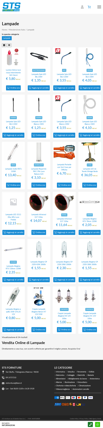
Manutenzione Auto (17, 30)
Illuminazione (70, 382)
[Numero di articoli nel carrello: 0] (89, 7)
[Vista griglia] (4, 45)
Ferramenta (81, 372)
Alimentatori (60, 379)
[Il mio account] (82, 7)
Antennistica (95, 379)
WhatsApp (97, 424)
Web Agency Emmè (95, 418)
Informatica (60, 372)
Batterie (91, 375)
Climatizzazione (85, 386)
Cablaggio (71, 375)
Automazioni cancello (81, 389)
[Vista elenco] (9, 45)
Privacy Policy (84, 418)
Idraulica (71, 372)
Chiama (90, 424)
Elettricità (81, 375)
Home (4, 30)
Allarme (59, 382)
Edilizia (91, 372)
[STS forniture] (11, 7)
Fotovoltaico (82, 382)
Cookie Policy (74, 418)
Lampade (6, 38)
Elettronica (60, 375)
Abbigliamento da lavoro (77, 379)
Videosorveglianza (63, 389)
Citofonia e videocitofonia (66, 386)
